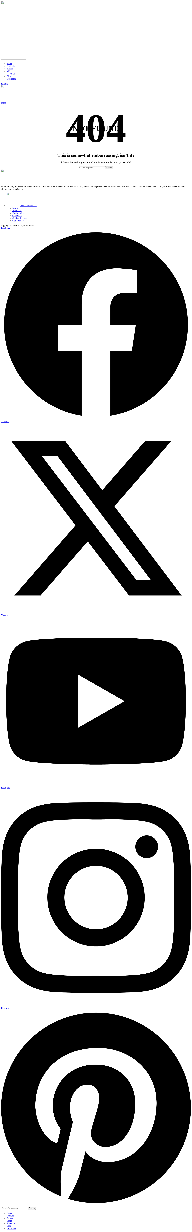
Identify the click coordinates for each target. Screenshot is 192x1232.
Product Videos (19, 213)
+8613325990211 (28, 205)
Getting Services (19, 218)
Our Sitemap (18, 220)
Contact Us (17, 215)
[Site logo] (13, 59)
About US (17, 210)
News (15, 208)
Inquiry (4, 83)
